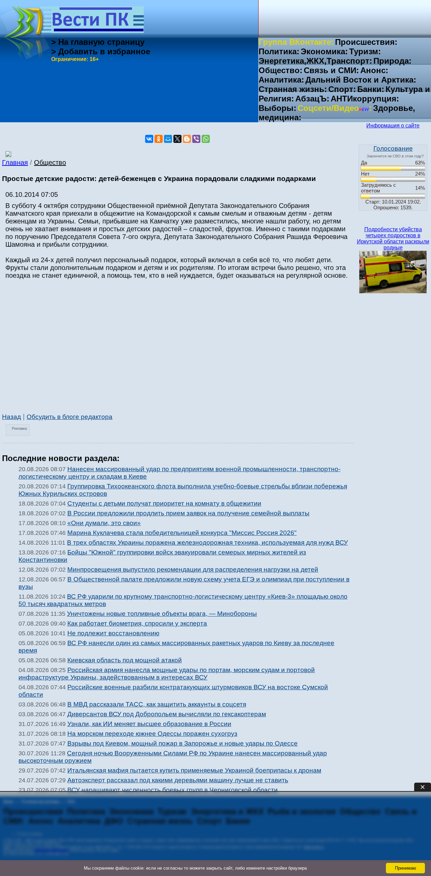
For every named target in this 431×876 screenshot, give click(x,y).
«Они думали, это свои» (104, 522)
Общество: (280, 70)
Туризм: (365, 51)
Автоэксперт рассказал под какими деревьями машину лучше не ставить (177, 780)
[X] (177, 139)
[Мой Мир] (168, 139)
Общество (50, 162)
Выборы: (277, 108)
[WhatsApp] (206, 139)
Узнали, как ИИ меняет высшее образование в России (149, 723)
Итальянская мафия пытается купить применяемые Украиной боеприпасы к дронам (194, 770)
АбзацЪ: (312, 98)
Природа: (392, 60)
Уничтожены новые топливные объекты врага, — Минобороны (162, 613)
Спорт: (342, 89)
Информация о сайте (393, 125)
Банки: (370, 89)
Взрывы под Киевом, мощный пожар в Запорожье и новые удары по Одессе (182, 743)
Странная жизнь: (293, 89)
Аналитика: (281, 79)
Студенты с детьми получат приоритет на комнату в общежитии (164, 503)
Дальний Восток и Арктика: (360, 79)
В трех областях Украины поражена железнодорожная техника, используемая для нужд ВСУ (207, 542)
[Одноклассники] (159, 139)
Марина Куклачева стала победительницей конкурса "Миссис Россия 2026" (182, 532)
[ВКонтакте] (149, 139)
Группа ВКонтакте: (296, 42)
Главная (15, 162)
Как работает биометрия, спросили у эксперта (137, 623)
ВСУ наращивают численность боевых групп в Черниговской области (172, 789)
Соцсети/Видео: (335, 108)
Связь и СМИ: (331, 70)
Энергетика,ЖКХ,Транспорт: (315, 60)
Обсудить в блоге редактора (69, 416)
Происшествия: (366, 42)
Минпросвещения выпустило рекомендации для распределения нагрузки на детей (192, 569)
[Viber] (196, 139)
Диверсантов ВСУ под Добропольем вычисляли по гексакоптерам (166, 714)
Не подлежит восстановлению (113, 633)
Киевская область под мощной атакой (124, 660)
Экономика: (324, 51)
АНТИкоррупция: (365, 98)
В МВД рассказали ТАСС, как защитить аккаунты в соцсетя (156, 704)
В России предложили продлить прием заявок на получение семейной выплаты (188, 513)
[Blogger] (187, 139)
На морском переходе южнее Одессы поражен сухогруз (152, 733)
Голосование (393, 148)
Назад (11, 416)
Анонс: (374, 70)
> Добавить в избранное (100, 51)
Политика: (279, 51)
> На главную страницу (97, 42)
